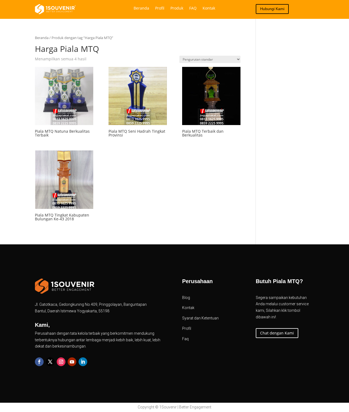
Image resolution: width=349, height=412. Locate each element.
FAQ (193, 8)
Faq (185, 339)
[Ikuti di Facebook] (39, 361)
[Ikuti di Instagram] (61, 361)
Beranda (141, 8)
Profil (159, 8)
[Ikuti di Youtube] (72, 361)
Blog (186, 297)
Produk (176, 8)
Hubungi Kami (272, 9)
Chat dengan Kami (277, 333)
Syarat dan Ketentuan (200, 318)
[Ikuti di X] (50, 361)
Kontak (209, 8)
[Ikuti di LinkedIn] (83, 361)
